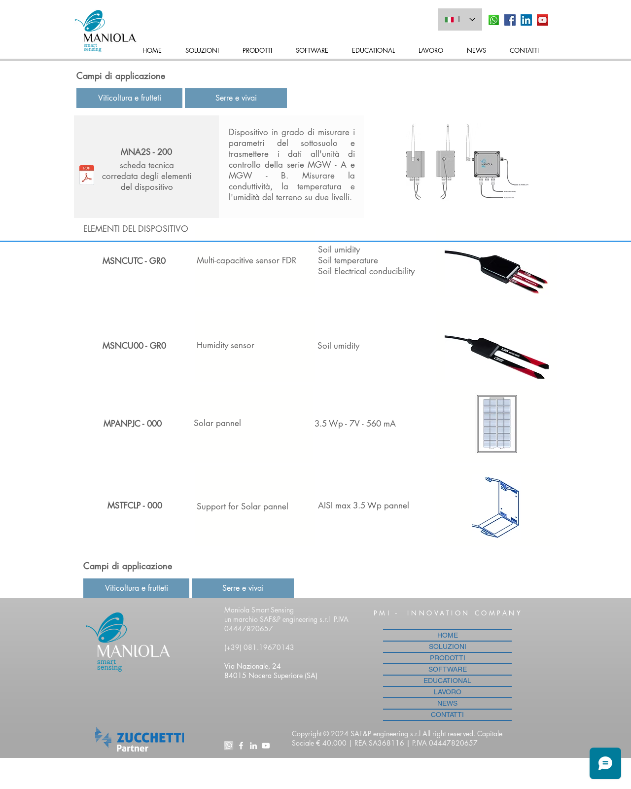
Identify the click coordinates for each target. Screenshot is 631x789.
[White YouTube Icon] (266, 746)
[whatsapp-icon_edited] (229, 746)
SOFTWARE (447, 669)
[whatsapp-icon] (493, 20)
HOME (447, 635)
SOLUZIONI (447, 646)
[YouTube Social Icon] (542, 20)
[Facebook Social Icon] (510, 20)
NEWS (447, 703)
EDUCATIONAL (447, 680)
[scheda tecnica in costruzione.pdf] (87, 176)
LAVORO (447, 692)
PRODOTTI (447, 658)
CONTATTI (447, 714)
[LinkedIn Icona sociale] (526, 20)
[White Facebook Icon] (241, 746)
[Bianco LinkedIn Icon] (253, 746)
